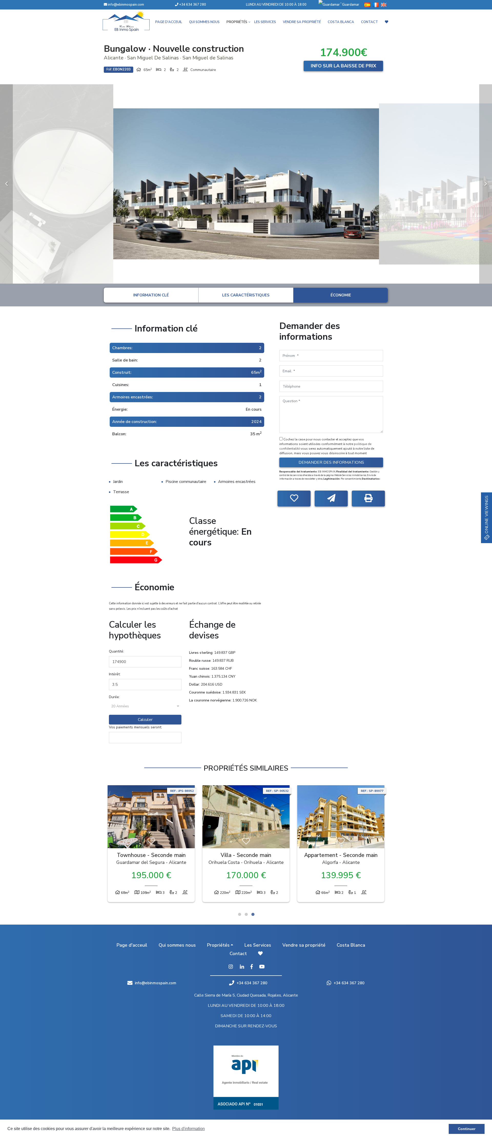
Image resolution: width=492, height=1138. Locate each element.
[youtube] (261, 967)
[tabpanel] (151, 845)
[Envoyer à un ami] (331, 498)
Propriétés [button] (237, 22)
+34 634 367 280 (192, 4)
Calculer (145, 719)
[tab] (151, 295)
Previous (6, 184)
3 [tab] (252, 914)
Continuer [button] (466, 1129)
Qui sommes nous (204, 22)
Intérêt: (114, 674)
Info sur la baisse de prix (343, 66)
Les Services (265, 22)
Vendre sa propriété (302, 22)
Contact (369, 22)
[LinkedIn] (242, 967)
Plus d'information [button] (188, 1128)
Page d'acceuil (168, 22)
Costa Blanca (341, 22)
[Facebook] (251, 967)
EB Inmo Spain (133, 21)
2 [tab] (246, 914)
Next (485, 184)
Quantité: (116, 651)
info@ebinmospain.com (126, 4)
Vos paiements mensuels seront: (135, 727)
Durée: (114, 697)
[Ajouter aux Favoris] (294, 498)
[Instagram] (231, 967)
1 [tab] (239, 914)
